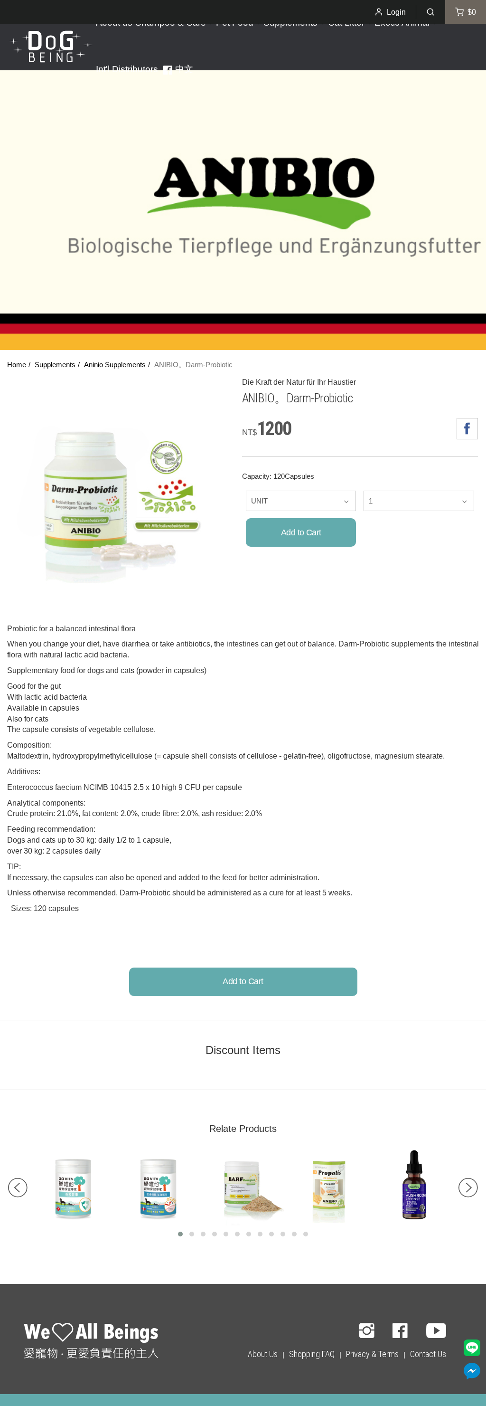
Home (16, 365)
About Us (263, 1354)
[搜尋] (430, 12)
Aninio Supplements (115, 365)
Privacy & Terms (372, 1354)
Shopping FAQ (312, 1354)
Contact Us (428, 1354)
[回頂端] (91, 1342)
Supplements (55, 365)
